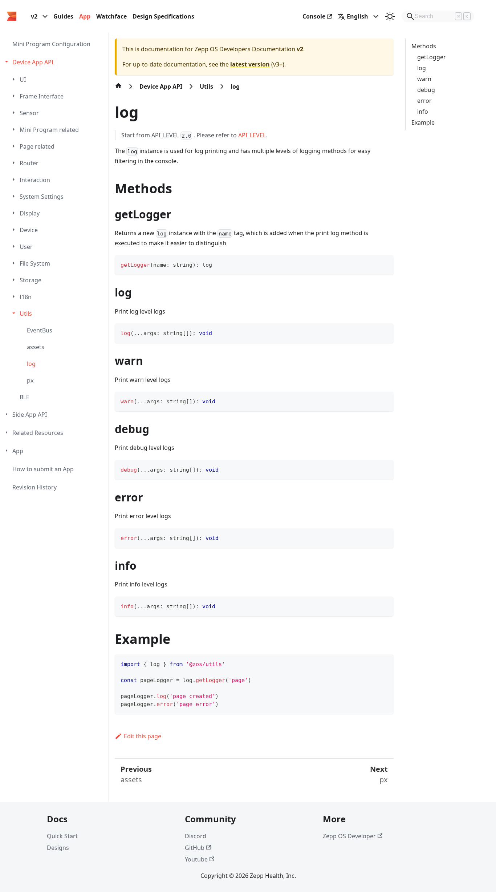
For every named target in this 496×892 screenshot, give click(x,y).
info (422, 112)
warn (424, 79)
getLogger (431, 57)
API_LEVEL (252, 135)
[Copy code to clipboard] (385, 264)
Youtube (196, 859)
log (421, 68)
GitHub (194, 848)
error (424, 101)
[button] (55, 62)
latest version (250, 64)
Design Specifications (163, 16)
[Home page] (118, 89)
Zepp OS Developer (349, 836)
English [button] (357, 16)
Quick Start (62, 836)
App (84, 16)
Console (313, 16)
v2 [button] (34, 16)
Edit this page (142, 736)
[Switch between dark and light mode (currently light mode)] (390, 16)
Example (423, 122)
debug (426, 90)
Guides (63, 16)
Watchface (111, 16)
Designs (58, 848)
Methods (423, 46)
